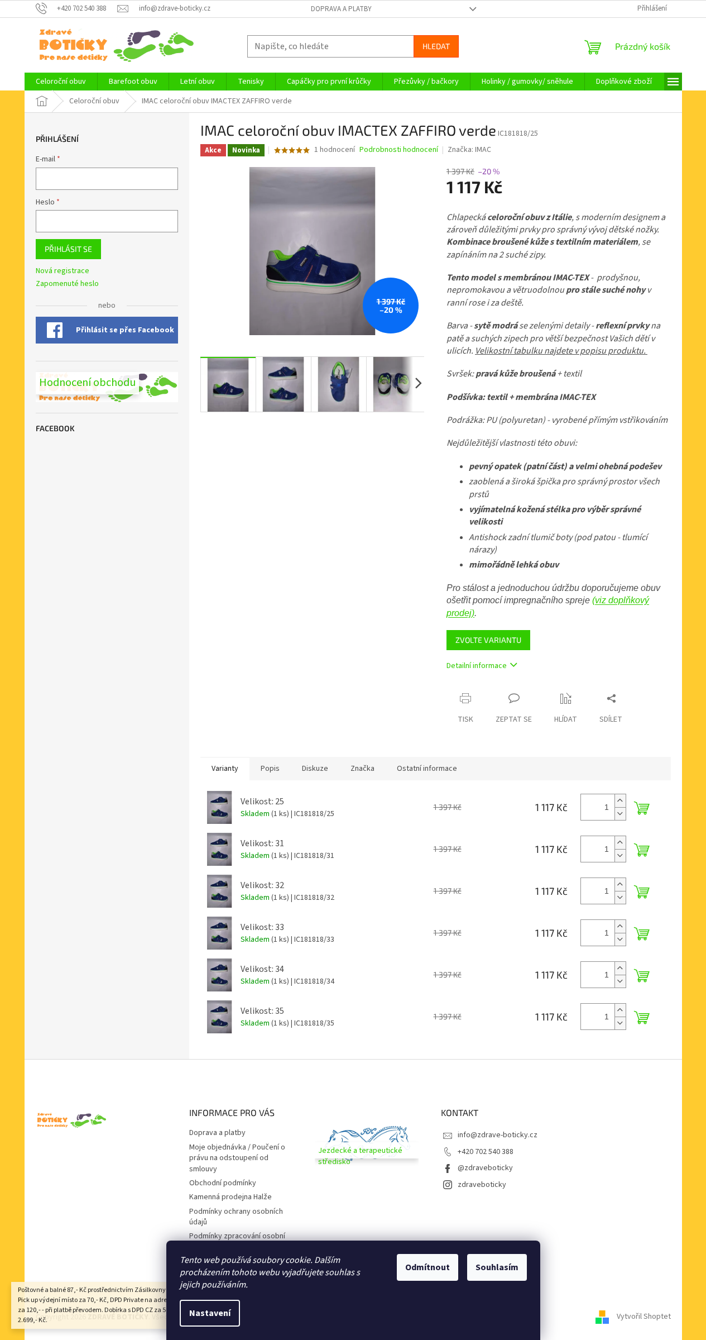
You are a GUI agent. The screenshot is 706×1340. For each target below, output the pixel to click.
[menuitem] (61, 81)
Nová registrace (62, 271)
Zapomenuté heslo (67, 284)
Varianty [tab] (225, 768)
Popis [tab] (270, 768)
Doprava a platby (341, 9)
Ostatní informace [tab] (427, 768)
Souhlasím (497, 1267)
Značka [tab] (362, 768)
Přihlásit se (68, 249)
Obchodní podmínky (222, 1183)
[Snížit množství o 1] (620, 813)
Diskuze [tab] (315, 768)
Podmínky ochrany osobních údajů (236, 1217)
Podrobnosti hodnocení (398, 150)
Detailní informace (476, 665)
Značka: (469, 149)
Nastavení (209, 1313)
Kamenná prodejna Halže (230, 1197)
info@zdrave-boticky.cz (497, 1135)
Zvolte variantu (488, 640)
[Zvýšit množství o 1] (620, 800)
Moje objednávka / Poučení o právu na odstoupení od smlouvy (237, 1158)
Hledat (436, 46)
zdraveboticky (482, 1184)
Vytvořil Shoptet (644, 1317)
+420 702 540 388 (485, 1151)
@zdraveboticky (485, 1168)
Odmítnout (427, 1267)
